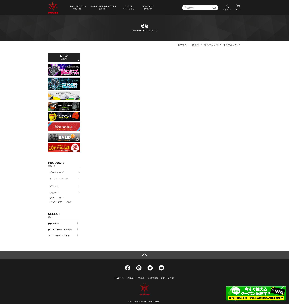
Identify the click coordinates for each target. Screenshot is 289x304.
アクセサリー (57, 198)
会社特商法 (153, 278)
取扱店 (141, 278)
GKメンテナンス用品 (61, 202)
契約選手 (131, 278)
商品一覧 (119, 278)
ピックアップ (57, 172)
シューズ (54, 193)
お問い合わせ (167, 278)
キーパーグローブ (59, 179)
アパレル (54, 186)
